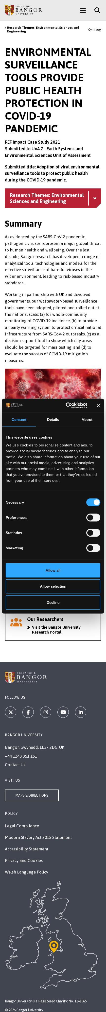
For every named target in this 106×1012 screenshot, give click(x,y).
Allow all (53, 570)
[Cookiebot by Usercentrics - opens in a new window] (66, 405)
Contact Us (15, 764)
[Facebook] (28, 712)
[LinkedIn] (80, 712)
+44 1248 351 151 (21, 756)
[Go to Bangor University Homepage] (23, 10)
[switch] (93, 517)
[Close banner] (98, 405)
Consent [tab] (19, 419)
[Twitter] (10, 712)
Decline (53, 602)
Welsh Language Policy (26, 872)
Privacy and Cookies (24, 860)
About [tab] (87, 419)
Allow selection (53, 586)
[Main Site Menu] (83, 10)
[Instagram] (45, 712)
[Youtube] (63, 712)
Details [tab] (53, 419)
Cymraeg (94, 29)
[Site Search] (95, 10)
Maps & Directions (31, 795)
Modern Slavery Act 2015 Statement (38, 837)
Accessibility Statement (26, 848)
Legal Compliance (22, 825)
